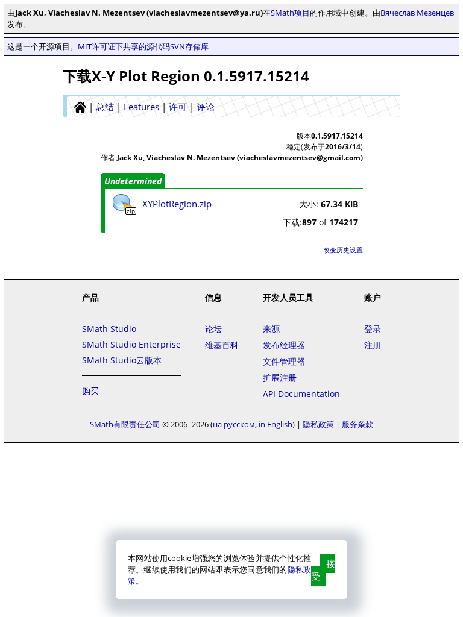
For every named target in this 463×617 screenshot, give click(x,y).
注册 (372, 345)
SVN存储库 (189, 46)
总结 (105, 107)
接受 (323, 569)
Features (141, 107)
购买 (90, 390)
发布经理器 (284, 345)
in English (275, 424)
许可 (178, 107)
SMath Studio (109, 328)
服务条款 (357, 424)
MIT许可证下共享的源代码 (124, 46)
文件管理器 (284, 361)
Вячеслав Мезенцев (417, 12)
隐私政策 (318, 424)
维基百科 (222, 345)
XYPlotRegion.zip (177, 204)
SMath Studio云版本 (122, 360)
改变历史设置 (343, 249)
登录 (372, 328)
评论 (206, 107)
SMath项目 (290, 12)
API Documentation (301, 393)
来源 (271, 328)
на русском (234, 424)
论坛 (213, 328)
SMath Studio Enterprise (131, 344)
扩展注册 (280, 377)
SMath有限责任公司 (125, 424)
